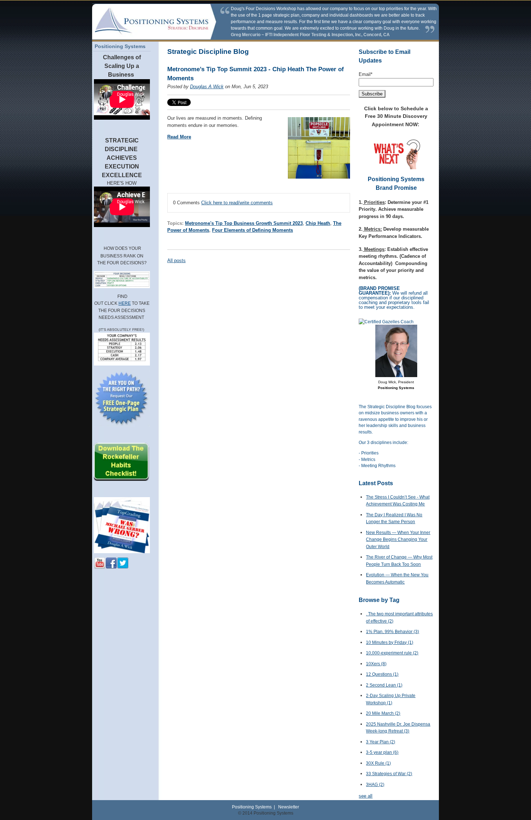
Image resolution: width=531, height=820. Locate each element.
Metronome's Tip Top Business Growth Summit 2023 (244, 223)
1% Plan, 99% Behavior (392, 631)
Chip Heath (318, 223)
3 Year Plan (380, 741)
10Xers (376, 663)
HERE (124, 303)
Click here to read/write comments (237, 202)
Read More (179, 137)
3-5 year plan (382, 752)
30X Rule (378, 763)
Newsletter (288, 806)
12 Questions (382, 674)
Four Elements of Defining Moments (252, 230)
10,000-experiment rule (392, 652)
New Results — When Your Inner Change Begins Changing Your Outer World (398, 539)
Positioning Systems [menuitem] (120, 46)
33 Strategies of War (389, 773)
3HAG (375, 784)
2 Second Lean (384, 685)
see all (365, 796)
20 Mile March (383, 713)
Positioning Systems (252, 806)
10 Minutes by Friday (389, 642)
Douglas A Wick (207, 86)
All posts (176, 260)
